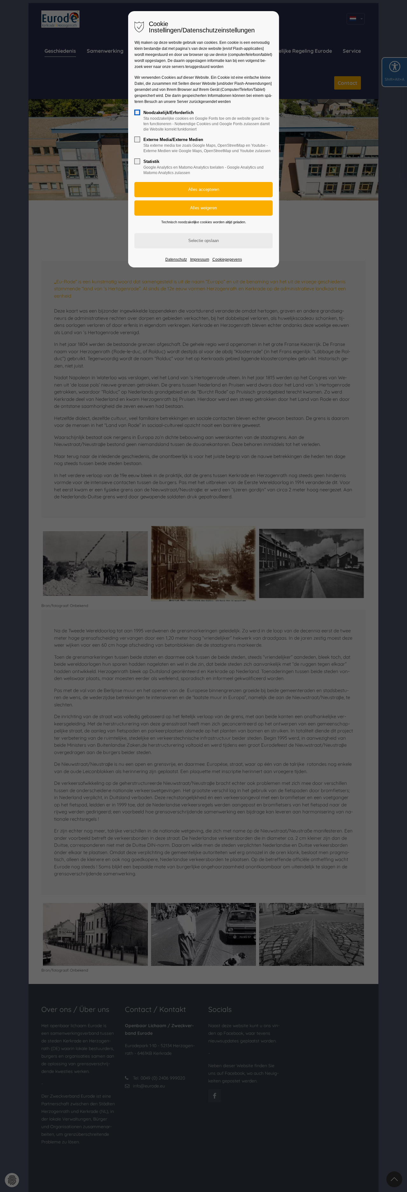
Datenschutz (176, 259)
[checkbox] (137, 112)
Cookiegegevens (227, 259)
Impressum (199, 259)
